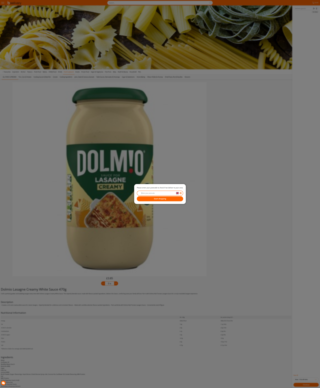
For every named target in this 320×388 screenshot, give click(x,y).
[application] (3, 383)
